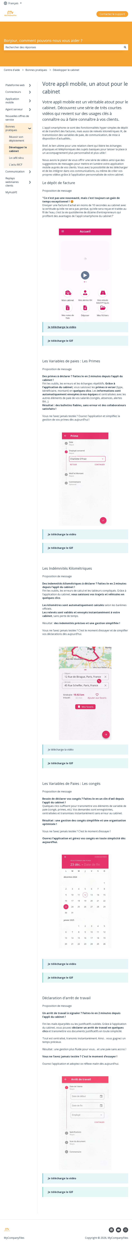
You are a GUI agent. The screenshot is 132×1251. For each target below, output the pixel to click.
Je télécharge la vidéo (62, 534)
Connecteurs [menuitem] (13, 92)
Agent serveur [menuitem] (14, 109)
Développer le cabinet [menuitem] (18, 149)
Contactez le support (112, 14)
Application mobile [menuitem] (12, 100)
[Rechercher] (125, 47)
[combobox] (63, 47)
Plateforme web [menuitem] (15, 85)
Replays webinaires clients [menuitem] (12, 182)
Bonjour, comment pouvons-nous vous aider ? (43, 40)
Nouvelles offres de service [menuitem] (17, 117)
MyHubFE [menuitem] (11, 192)
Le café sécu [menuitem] (16, 158)
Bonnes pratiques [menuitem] (11, 128)
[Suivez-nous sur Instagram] (125, 1229)
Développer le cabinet (66, 70)
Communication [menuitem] (14, 171)
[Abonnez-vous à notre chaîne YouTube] (118, 1229)
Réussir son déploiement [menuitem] (16, 138)
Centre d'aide (12, 70)
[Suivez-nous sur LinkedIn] (111, 1229)
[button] (30, 85)
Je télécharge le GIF (60, 341)
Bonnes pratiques (36, 70)
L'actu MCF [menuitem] (15, 164)
